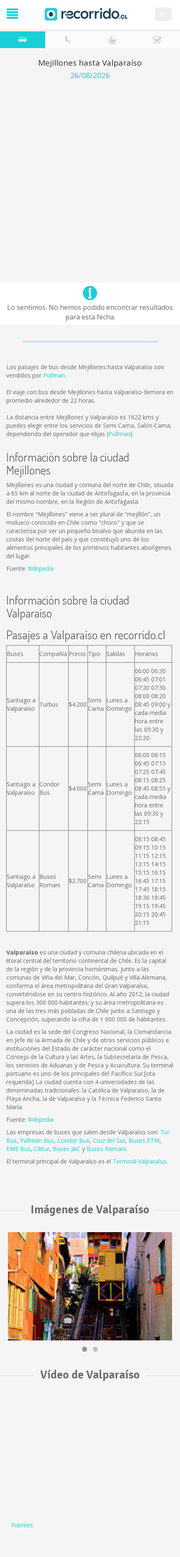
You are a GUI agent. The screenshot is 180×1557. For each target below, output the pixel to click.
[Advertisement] (90, 174)
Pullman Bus (37, 1140)
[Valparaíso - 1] (90, 1286)
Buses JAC (66, 1149)
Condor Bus (73, 1140)
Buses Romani (106, 1149)
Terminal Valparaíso (139, 1161)
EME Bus (18, 1149)
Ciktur (41, 1149)
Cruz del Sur (109, 1140)
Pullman (54, 375)
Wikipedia (41, 568)
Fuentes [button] (22, 1525)
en (163, 14)
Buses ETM (144, 1140)
